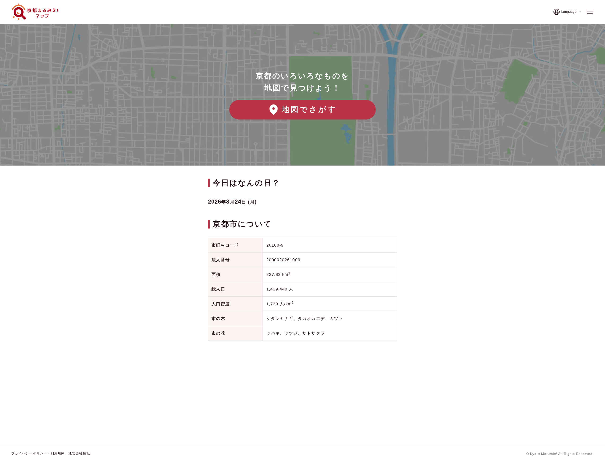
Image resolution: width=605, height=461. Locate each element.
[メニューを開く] (590, 12)
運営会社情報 (79, 453)
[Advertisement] (302, 382)
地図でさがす (309, 109)
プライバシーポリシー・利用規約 (38, 453)
